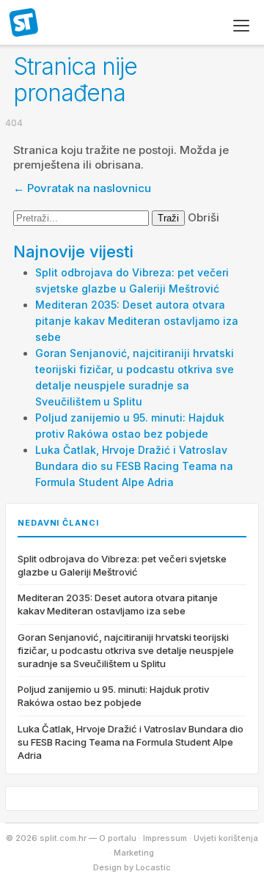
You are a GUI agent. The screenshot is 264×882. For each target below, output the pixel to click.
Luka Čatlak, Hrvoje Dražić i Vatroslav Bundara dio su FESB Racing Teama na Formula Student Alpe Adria (134, 466)
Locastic (153, 867)
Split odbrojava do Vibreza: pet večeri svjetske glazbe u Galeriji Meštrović (122, 565)
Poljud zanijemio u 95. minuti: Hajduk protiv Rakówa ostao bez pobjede (113, 695)
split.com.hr (24, 23)
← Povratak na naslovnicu (82, 188)
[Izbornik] (241, 25)
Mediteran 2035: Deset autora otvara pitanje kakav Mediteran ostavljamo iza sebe (136, 320)
